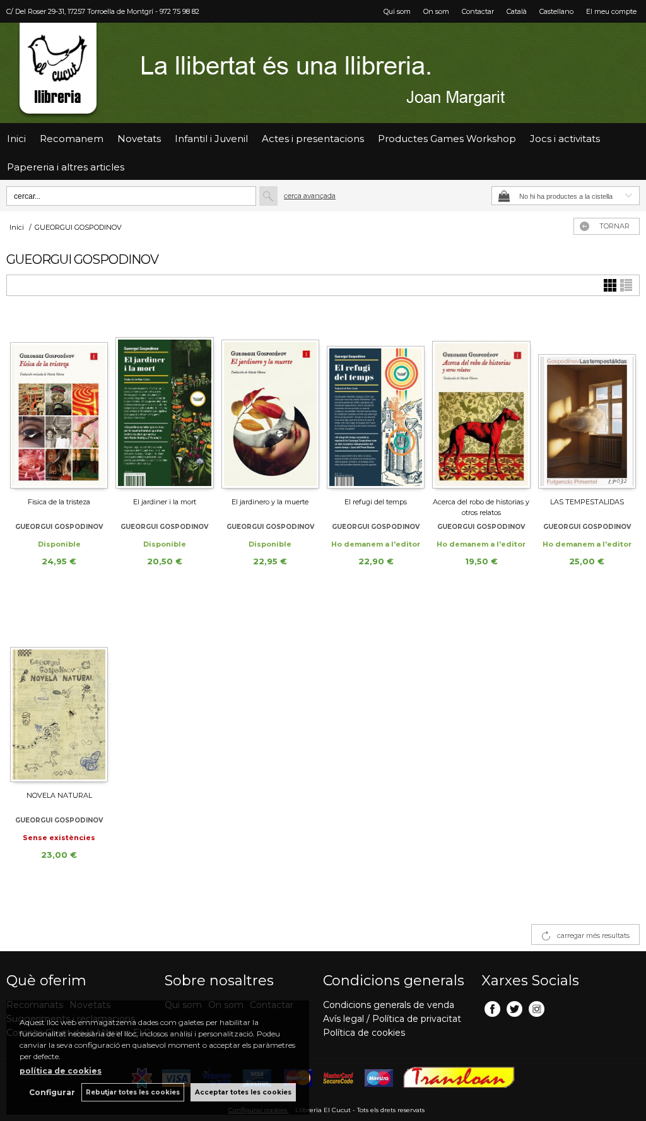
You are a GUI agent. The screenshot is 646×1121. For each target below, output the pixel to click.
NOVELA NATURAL (59, 795)
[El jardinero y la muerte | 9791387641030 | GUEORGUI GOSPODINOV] (270, 402)
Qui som (397, 11)
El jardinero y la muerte (270, 501)
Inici (16, 139)
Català (517, 11)
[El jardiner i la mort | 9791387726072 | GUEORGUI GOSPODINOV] (164, 402)
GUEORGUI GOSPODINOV (59, 527)
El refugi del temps (375, 501)
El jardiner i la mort (164, 501)
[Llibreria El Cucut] (323, 73)
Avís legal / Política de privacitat (392, 1018)
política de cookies (61, 1071)
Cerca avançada (310, 195)
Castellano (556, 11)
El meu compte (611, 11)
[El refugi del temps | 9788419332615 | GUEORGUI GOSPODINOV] (376, 402)
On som (436, 11)
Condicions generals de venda (388, 1005)
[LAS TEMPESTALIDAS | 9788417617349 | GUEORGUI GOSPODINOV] (587, 402)
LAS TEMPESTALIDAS (587, 501)
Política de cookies (364, 1032)
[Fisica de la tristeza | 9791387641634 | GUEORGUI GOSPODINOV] (59, 402)
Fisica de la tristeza (59, 501)
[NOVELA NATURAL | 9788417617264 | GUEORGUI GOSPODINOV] (59, 695)
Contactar (478, 11)
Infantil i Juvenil (211, 139)
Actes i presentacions (313, 139)
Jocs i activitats (565, 139)
